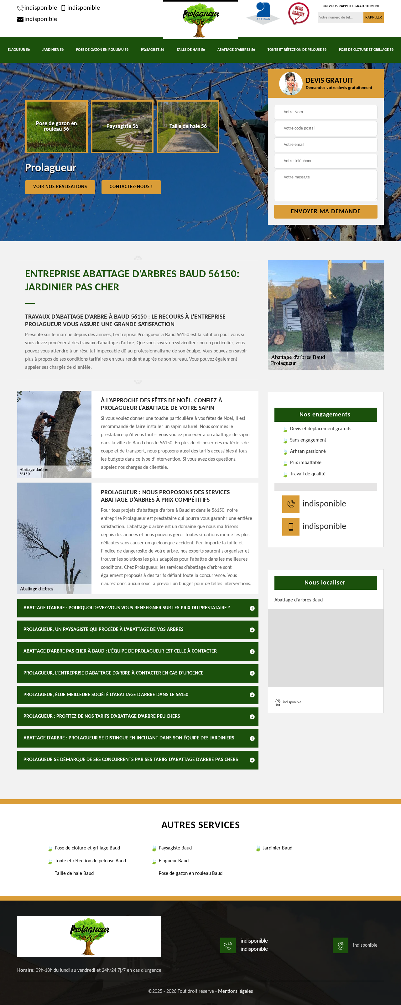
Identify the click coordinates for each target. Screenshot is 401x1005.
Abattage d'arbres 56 (236, 50)
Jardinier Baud (277, 848)
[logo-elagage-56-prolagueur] (200, 19)
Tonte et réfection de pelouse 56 (297, 50)
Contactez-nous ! (131, 187)
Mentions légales (235, 991)
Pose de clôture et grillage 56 (366, 50)
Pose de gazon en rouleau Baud (190, 873)
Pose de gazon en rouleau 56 (102, 50)
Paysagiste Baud (175, 848)
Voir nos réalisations (60, 187)
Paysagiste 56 (152, 50)
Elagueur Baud (174, 861)
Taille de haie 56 (191, 50)
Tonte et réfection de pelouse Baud (90, 861)
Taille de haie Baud (74, 873)
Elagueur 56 (19, 50)
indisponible (40, 8)
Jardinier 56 (53, 50)
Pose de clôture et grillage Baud (87, 848)
